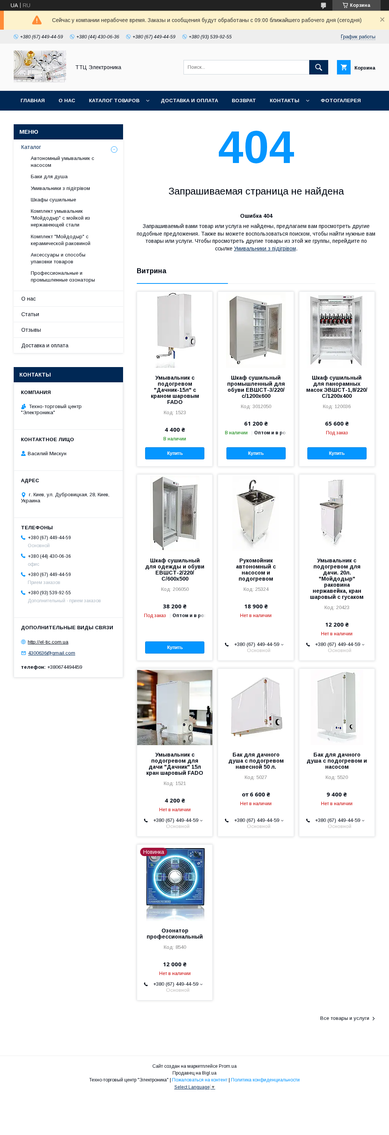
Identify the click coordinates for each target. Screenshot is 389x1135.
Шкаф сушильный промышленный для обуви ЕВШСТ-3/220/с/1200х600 (256, 387)
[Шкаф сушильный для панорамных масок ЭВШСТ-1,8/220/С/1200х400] (337, 330)
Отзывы (31, 330)
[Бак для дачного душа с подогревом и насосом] (337, 707)
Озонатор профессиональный (175, 934)
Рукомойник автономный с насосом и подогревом (256, 569)
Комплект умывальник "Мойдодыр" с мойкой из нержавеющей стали (60, 218)
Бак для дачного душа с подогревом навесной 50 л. (256, 761)
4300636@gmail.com (51, 653)
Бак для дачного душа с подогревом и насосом (337, 761)
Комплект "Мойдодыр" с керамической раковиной (60, 240)
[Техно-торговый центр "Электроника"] (40, 81)
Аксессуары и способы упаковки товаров (58, 258)
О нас (67, 100)
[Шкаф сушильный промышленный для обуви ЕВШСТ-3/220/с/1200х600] (255, 330)
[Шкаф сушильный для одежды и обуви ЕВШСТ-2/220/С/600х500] (174, 513)
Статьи (30, 314)
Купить (175, 453)
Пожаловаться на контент (200, 1080)
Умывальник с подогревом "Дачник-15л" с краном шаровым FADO (175, 390)
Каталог (31, 147)
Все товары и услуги (344, 1018)
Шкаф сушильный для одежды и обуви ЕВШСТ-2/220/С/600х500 (174, 569)
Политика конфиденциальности (265, 1080)
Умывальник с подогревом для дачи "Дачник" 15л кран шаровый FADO (174, 764)
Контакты (284, 100)
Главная (33, 100)
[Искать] (318, 67)
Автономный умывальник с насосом (62, 161)
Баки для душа (49, 176)
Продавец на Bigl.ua (194, 1073)
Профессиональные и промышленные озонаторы (63, 276)
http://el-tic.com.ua (48, 642)
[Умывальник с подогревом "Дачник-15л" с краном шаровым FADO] (174, 330)
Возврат (244, 100)
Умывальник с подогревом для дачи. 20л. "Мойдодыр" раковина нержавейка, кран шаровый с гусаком (337, 578)
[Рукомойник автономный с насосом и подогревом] (255, 513)
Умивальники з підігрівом (265, 248)
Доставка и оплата (189, 100)
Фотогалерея (341, 100)
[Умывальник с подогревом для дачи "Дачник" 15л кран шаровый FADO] (174, 707)
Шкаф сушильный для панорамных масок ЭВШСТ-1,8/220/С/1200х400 (336, 387)
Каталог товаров (114, 100)
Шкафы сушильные (53, 200)
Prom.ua (228, 1066)
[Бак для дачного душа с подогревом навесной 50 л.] (255, 707)
